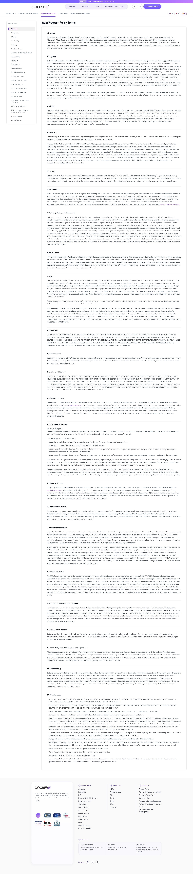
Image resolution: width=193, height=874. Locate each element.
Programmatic (115, 792)
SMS (112, 804)
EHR (97, 6)
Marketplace (83, 819)
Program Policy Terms (48, 13)
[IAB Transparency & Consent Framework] (38, 823)
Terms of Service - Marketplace (146, 810)
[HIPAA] (38, 815)
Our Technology (84, 807)
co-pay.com (82, 816)
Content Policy (63, 13)
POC (111, 795)
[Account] (140, 6)
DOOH (112, 798)
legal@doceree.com (54, 490)
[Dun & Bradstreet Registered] (57, 823)
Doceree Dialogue (84, 828)
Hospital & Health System (88, 798)
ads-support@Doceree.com (169, 204)
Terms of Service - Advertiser (28, 13)
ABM (112, 789)
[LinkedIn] (87, 862)
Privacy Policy (11, 13)
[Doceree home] (40, 6)
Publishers (85, 6)
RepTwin (113, 807)
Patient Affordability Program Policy (150, 805)
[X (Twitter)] (92, 862)
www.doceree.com (74, 405)
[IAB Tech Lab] (47, 823)
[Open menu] (134, 6)
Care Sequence (84, 825)
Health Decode (83, 813)
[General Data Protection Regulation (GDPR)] (57, 815)
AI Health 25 (82, 810)
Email (112, 801)
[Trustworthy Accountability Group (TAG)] (66, 815)
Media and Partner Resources (80, 13)
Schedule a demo (152, 6)
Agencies (72, 6)
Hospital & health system (114, 6)
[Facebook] (97, 862)
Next (80, 822)
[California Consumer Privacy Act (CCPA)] (47, 815)
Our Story (82, 804)
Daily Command (84, 801)
